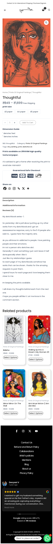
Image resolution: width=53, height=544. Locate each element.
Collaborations (26, 451)
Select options (10, 357)
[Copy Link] (19, 188)
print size (7, 106)
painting (13, 147)
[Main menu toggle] (5, 10)
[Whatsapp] (9, 188)
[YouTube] (36, 431)
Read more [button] (9, 507)
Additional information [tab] (14, 205)
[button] (49, 10)
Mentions (26, 460)
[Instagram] (14, 188)
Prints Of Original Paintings (20, 92)
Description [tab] (8, 200)
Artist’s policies (26, 455)
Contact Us (10, 3)
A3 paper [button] (8, 111)
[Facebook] (5, 188)
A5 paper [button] (34, 111)
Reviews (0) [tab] (8, 210)
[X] (23, 188)
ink (8, 147)
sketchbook (27, 147)
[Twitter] (29, 431)
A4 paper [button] (21, 111)
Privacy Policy (26, 473)
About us (26, 468)
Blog (26, 464)
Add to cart (27, 122)
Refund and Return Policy (26, 446)
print (20, 147)
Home (5, 92)
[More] (28, 188)
